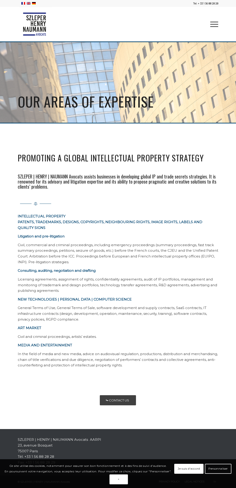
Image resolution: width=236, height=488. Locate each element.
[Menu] (212, 24)
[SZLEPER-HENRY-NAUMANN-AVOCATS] (35, 24)
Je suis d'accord (189, 468)
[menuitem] (212, 24)
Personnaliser (218, 468)
